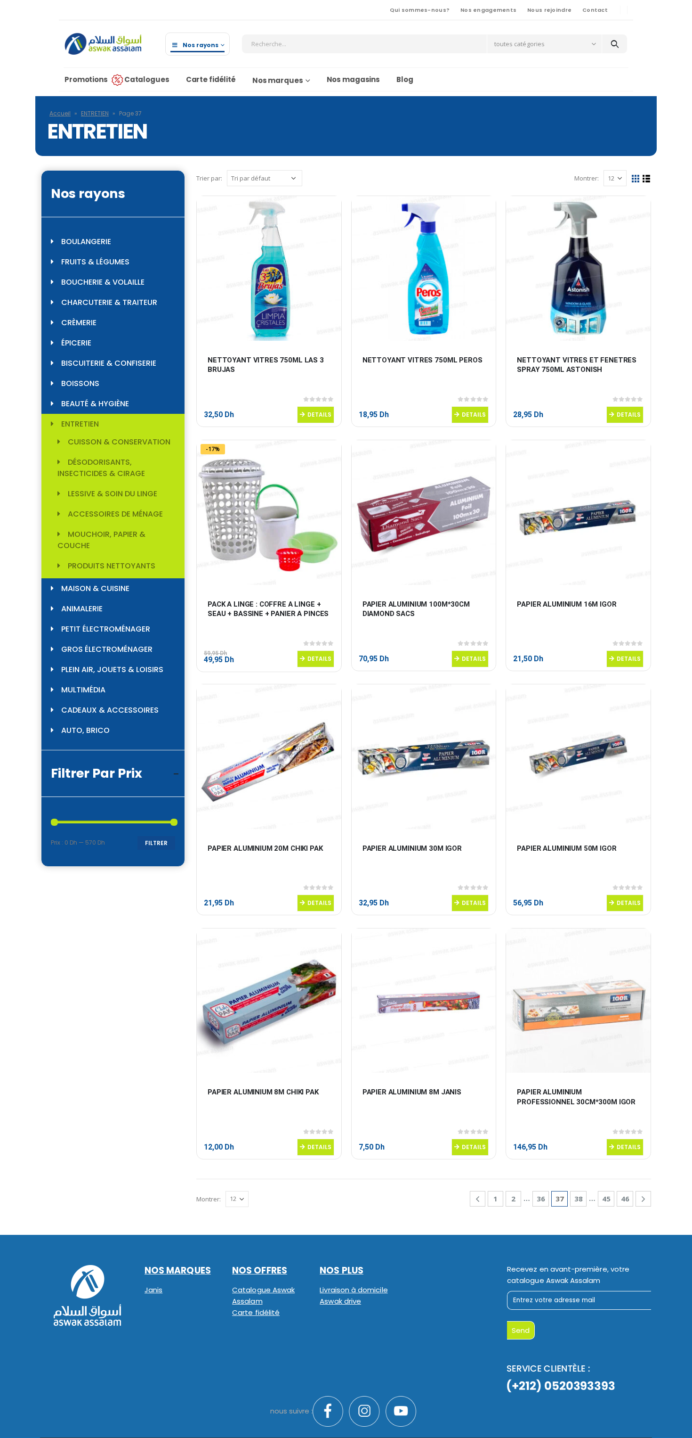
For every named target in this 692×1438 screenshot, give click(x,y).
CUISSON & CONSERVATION (119, 441)
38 (578, 1198)
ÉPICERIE (76, 342)
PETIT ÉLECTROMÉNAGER (105, 629)
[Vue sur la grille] (635, 178)
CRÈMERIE (79, 322)
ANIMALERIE (82, 608)
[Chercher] (614, 43)
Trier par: (209, 178)
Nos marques (277, 80)
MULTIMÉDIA (83, 689)
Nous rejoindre (549, 10)
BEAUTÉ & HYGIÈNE (95, 403)
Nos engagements (488, 10)
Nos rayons (200, 45)
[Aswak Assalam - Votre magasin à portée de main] (102, 44)
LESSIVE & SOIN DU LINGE (112, 493)
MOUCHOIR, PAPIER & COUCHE (101, 540)
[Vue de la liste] (646, 178)
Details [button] (319, 415)
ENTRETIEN (95, 113)
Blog (404, 79)
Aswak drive (340, 1301)
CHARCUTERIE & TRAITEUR (109, 302)
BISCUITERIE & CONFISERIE (108, 363)
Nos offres (259, 1270)
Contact (595, 10)
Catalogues (146, 79)
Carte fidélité (211, 79)
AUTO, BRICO (85, 730)
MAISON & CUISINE (95, 588)
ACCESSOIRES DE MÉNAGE (115, 514)
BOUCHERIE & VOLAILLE (103, 282)
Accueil (60, 113)
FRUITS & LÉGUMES (95, 261)
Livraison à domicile (353, 1290)
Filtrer (156, 843)
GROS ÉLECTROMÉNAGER (107, 649)
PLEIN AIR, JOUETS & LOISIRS (112, 669)
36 (541, 1198)
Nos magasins (353, 79)
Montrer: (586, 178)
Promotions (86, 79)
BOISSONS (80, 383)
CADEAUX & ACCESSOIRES (110, 710)
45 (606, 1198)
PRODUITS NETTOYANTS (111, 565)
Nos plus (341, 1270)
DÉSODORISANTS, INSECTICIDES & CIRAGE (101, 468)
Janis (153, 1290)
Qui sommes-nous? (420, 10)
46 (625, 1198)
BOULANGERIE (86, 241)
